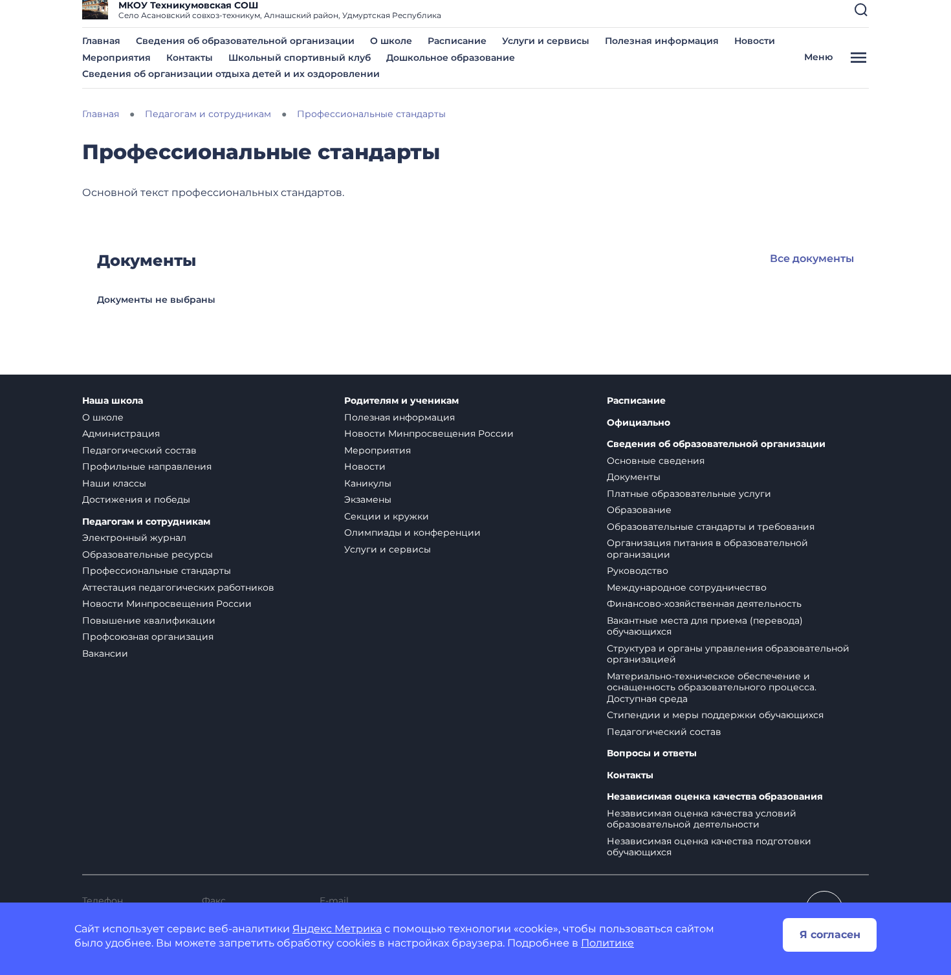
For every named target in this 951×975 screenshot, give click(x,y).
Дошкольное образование (450, 57)
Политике (607, 943)
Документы (634, 477)
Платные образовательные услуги (689, 493)
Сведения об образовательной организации (245, 41)
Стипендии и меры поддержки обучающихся (715, 715)
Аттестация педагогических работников (178, 587)
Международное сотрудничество (687, 587)
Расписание (457, 41)
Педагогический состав (139, 450)
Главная (101, 41)
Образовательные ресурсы (147, 554)
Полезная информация (662, 41)
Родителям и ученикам (401, 400)
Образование (639, 510)
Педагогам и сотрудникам (146, 521)
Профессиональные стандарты (156, 570)
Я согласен (830, 934)
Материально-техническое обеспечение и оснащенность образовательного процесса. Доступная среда (711, 687)
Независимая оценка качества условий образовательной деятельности (701, 819)
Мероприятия (116, 57)
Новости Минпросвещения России (167, 603)
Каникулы (367, 483)
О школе (391, 41)
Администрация (121, 433)
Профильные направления (147, 466)
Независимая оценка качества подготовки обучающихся (709, 847)
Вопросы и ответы (652, 753)
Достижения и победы (136, 499)
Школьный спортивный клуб (299, 57)
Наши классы (114, 483)
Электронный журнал (134, 537)
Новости (754, 41)
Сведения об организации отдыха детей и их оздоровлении (231, 74)
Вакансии (105, 653)
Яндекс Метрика (337, 929)
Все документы (812, 258)
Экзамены (367, 499)
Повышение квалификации (148, 620)
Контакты (189, 57)
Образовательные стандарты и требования (710, 526)
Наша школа (112, 400)
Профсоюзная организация (147, 636)
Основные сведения (656, 460)
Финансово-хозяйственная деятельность (704, 603)
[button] (861, 9)
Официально (638, 422)
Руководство (637, 570)
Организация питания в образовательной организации (707, 548)
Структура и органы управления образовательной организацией (728, 654)
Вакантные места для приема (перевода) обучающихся (705, 626)
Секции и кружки (386, 516)
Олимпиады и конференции (412, 532)
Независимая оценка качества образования (715, 796)
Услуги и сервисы (545, 41)
